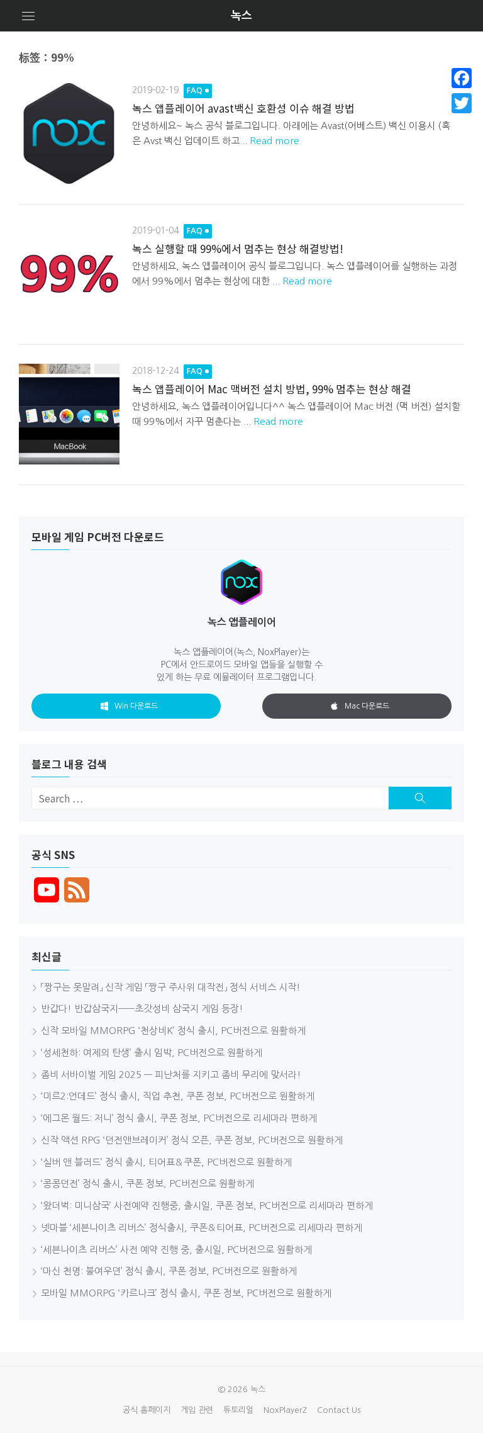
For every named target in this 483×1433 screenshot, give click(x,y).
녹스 (241, 15)
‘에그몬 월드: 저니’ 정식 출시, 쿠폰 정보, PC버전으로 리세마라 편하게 (179, 1118)
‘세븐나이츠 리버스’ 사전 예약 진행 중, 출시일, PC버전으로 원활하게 (176, 1249)
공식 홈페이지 (146, 1410)
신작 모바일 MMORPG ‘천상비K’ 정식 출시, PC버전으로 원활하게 (173, 1030)
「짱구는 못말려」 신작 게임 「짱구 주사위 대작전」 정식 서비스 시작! (171, 987)
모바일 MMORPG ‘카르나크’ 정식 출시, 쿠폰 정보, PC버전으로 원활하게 (186, 1293)
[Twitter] (461, 103)
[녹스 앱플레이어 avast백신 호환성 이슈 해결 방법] (69, 133)
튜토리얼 (238, 1410)
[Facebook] (461, 78)
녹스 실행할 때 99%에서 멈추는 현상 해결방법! (237, 248)
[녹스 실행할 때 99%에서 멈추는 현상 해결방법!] (69, 273)
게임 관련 (196, 1410)
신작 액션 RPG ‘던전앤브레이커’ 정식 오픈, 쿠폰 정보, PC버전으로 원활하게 (192, 1140)
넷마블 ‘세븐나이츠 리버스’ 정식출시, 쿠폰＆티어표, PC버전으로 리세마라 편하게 (201, 1227)
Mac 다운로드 (367, 706)
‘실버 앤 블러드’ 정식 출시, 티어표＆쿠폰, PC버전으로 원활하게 (166, 1162)
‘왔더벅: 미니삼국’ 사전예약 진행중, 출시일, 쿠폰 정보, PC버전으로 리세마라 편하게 (207, 1205)
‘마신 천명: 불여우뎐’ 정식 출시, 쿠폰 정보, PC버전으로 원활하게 (169, 1271)
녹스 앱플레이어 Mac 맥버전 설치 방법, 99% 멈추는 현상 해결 (271, 388)
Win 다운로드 (136, 706)
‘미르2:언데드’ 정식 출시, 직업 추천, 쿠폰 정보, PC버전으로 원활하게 (177, 1096)
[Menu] (28, 15)
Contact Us (338, 1410)
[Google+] (461, 118)
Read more (274, 140)
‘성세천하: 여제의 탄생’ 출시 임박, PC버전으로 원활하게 (151, 1052)
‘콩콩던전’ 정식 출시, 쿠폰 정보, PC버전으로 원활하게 (147, 1183)
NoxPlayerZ (285, 1410)
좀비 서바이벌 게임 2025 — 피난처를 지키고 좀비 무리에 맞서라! (171, 1074)
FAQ (195, 90)
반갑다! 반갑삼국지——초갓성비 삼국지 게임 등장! (142, 1008)
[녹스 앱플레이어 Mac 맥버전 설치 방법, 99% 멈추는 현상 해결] (69, 414)
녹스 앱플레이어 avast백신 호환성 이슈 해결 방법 (243, 108)
